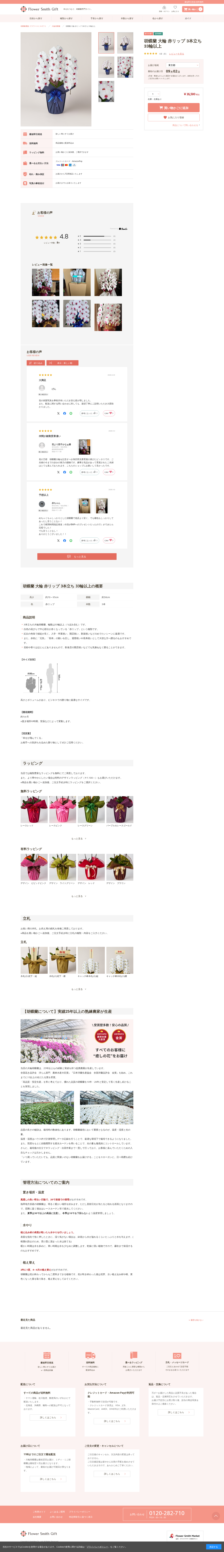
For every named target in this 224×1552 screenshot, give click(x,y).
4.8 (64, 236)
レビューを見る (176, 53)
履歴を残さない (197, 1320)
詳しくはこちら (48, 1417)
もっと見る (77, 838)
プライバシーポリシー (97, 1546)
